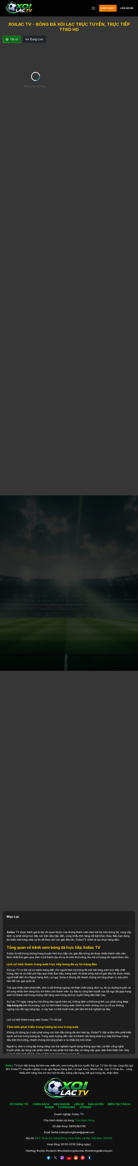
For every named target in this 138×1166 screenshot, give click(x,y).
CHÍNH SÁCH (41, 1104)
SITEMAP (85, 1107)
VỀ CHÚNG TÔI (19, 1104)
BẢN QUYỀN (96, 1104)
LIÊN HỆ (79, 1104)
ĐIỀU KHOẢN (62, 1104)
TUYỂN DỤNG (66, 1107)
